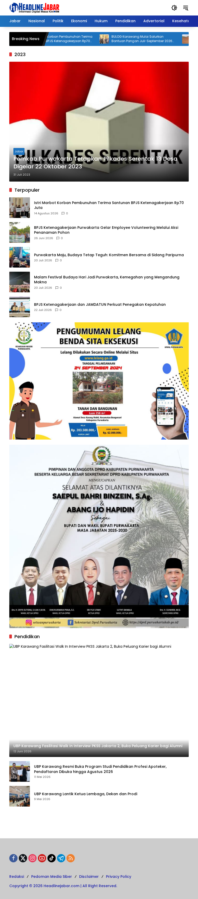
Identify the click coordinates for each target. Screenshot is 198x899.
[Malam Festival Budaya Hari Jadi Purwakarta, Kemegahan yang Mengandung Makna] (19, 282)
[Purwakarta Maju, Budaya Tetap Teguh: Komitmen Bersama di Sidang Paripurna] (19, 257)
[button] (174, 8)
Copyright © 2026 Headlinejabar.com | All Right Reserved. (63, 885)
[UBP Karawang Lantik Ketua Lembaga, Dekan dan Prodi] (19, 796)
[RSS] (71, 858)
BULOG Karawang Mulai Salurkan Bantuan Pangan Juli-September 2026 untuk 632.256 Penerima (124, 39)
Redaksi (16, 876)
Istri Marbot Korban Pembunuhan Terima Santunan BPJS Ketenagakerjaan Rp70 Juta (109, 205)
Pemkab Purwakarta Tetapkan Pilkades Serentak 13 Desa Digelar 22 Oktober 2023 (95, 163)
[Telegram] (61, 858)
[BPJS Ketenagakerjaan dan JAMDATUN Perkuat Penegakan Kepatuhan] (19, 306)
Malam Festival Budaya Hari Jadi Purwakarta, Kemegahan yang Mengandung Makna (106, 280)
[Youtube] (42, 858)
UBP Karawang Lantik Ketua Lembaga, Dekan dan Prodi (85, 794)
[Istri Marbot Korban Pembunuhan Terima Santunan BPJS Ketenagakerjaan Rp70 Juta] (19, 207)
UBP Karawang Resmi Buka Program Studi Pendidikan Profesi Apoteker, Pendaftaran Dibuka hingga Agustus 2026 (100, 769)
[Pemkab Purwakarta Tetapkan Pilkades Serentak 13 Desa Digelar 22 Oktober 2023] (99, 122)
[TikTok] (51, 858)
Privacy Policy (118, 876)
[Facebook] (13, 858)
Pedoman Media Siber (51, 876)
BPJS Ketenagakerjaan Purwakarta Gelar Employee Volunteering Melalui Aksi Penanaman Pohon (106, 230)
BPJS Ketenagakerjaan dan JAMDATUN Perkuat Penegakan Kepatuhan (100, 304)
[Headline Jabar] (34, 7)
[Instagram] (32, 858)
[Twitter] (23, 858)
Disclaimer (89, 876)
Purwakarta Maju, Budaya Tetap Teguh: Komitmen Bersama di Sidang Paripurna (109, 255)
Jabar (19, 151)
